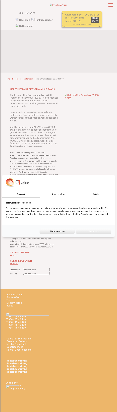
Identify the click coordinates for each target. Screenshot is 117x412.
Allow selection (57, 231)
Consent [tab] (21, 194)
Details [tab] (96, 194)
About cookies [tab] (58, 194)
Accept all (94, 231)
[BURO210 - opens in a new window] (100, 182)
